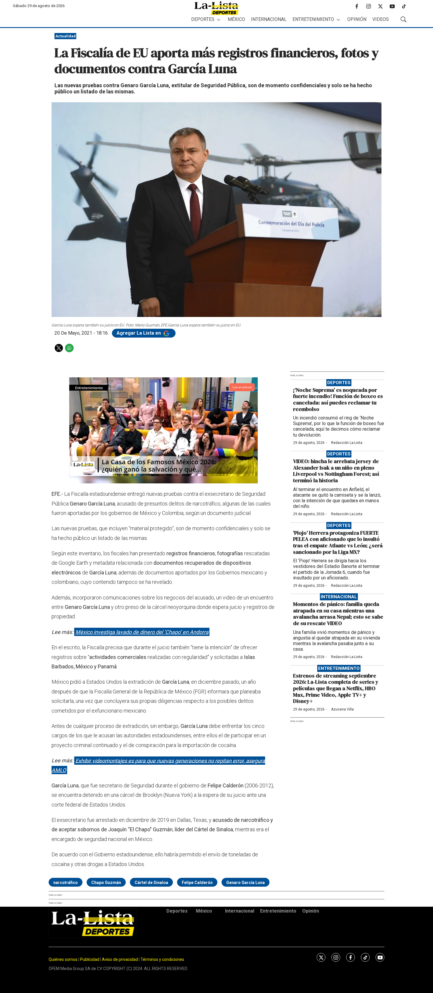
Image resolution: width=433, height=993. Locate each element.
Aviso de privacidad (120, 959)
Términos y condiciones (162, 959)
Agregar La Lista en (139, 333)
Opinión (356, 19)
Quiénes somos (63, 959)
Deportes (202, 19)
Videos (380, 19)
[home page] (216, 8)
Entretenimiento (313, 19)
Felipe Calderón (197, 882)
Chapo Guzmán (106, 882)
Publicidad (90, 959)
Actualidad (65, 36)
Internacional (269, 19)
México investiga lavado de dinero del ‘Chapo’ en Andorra (142, 632)
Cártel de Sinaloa (151, 882)
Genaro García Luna (245, 882)
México (236, 19)
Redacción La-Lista (346, 443)
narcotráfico (65, 882)
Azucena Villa (342, 709)
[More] (218, 19)
